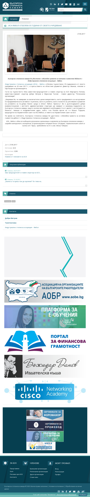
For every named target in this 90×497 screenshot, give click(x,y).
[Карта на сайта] (78, 491)
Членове (34, 463)
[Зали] (70, 4)
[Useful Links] (83, 491)
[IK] (45, 366)
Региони (8, 201)
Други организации (37, 474)
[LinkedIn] (55, 4)
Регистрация (59, 471)
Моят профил (62, 463)
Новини (25, 19)
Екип (11, 471)
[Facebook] (58, 4)
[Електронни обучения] (45, 316)
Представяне (14, 468)
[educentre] (45, 391)
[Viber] (51, 4)
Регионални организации (39, 471)
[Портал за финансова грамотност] (45, 341)
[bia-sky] (45, 257)
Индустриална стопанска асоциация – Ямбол (22, 227)
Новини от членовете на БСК (16, 157)
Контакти (13, 477)
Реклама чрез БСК (16, 474)
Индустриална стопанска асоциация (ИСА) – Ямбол (24, 84)
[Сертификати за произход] (45, 425)
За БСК (13, 463)
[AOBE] (45, 291)
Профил (57, 474)
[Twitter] (62, 4)
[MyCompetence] (45, 446)
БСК (13, 201)
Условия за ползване (56, 486)
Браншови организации (38, 468)
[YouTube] (66, 4)
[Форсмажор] (45, 415)
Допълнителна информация (66, 495)
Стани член (34, 477)
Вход (56, 469)
